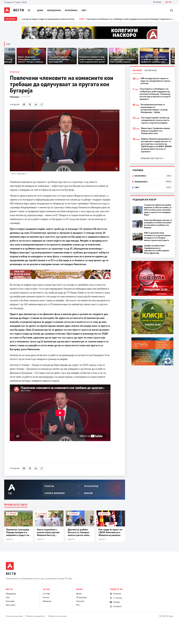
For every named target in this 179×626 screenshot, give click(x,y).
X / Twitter (117, 598)
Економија (71, 10)
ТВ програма (81, 597)
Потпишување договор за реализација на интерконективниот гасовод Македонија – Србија (154, 108)
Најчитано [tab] (151, 70)
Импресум (47, 601)
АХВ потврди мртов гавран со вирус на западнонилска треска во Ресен (155, 81)
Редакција (14, 97)
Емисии (101, 493)
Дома (40, 10)
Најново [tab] (137, 70)
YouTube (116, 602)
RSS (78, 605)
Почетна (61, 486)
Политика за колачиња (57, 616)
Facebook (117, 593)
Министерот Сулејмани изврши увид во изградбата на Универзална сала (155, 131)
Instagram (117, 606)
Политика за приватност (35, 616)
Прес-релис (11, 605)
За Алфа (46, 593)
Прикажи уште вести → (152, 158)
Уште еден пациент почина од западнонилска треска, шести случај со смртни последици (155, 120)
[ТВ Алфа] (7, 10)
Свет (84, 10)
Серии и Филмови (61, 493)
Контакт (46, 597)
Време (79, 593)
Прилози (15, 72)
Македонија (54, 10)
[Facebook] (24, 104)
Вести (168, 2)
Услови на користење (14, 616)
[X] (30, 104)
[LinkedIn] (35, 104)
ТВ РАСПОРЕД (101, 486)
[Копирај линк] (41, 104)
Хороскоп (80, 601)
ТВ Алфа (157, 2)
